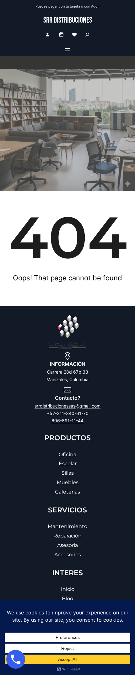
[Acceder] (47, 34)
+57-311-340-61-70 (68, 413)
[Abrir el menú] (67, 49)
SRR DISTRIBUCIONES (67, 20)
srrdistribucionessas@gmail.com (67, 405)
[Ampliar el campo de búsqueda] (87, 34)
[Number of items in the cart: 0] (61, 34)
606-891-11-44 (67, 420)
